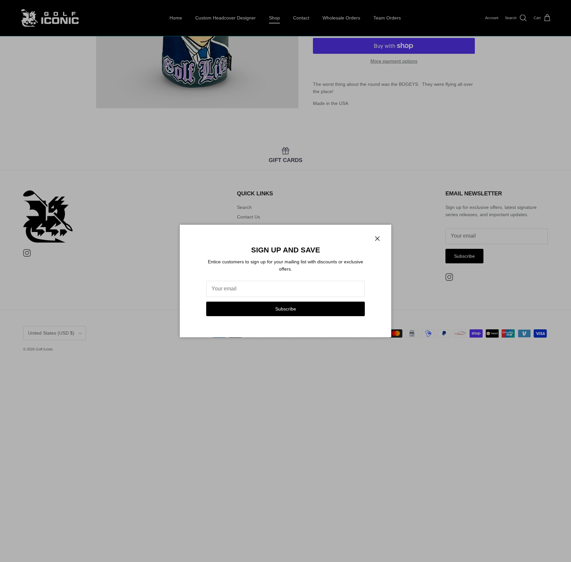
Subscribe (285, 309)
